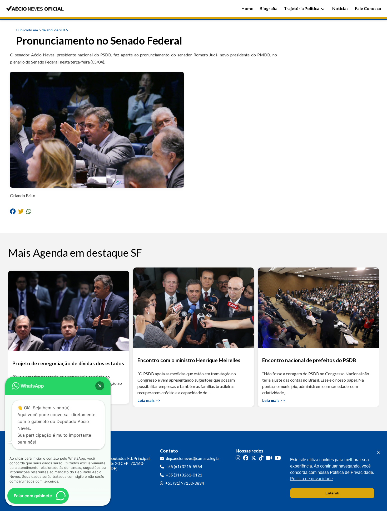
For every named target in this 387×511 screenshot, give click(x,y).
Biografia (268, 8)
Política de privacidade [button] (311, 478)
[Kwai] (269, 458)
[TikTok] (261, 458)
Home (247, 8)
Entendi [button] (332, 493)
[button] (99, 385)
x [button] (378, 452)
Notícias (340, 8)
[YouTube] (278, 458)
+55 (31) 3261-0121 (184, 475)
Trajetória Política (301, 8)
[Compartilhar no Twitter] (21, 211)
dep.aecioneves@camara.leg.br (193, 458)
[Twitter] (253, 458)
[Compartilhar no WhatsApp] (28, 211)
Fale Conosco (368, 8)
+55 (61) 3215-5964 (184, 466)
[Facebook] (245, 458)
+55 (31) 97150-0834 (184, 483)
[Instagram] (238, 458)
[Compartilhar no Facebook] (13, 211)
